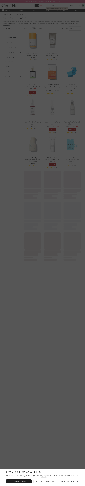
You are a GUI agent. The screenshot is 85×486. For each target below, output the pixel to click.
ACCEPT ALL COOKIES (19, 481)
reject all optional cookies (46, 481)
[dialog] (42, 477)
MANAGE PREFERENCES (69, 481)
